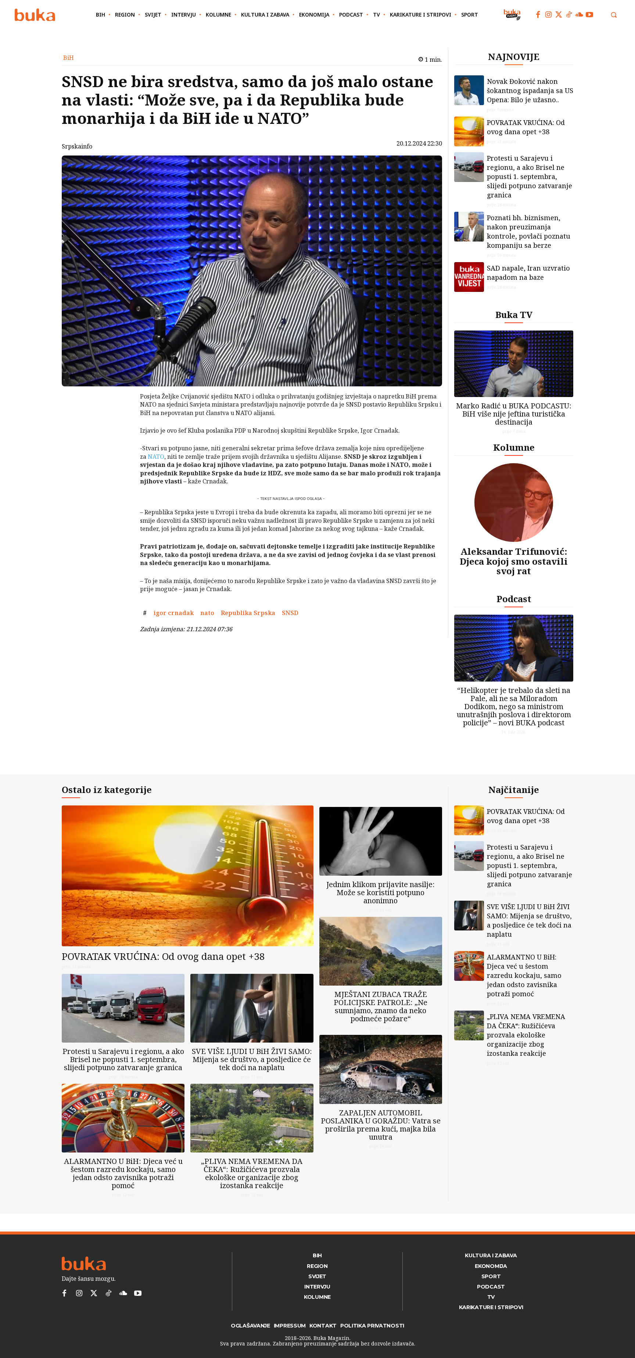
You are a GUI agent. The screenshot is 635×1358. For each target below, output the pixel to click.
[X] (121, 417)
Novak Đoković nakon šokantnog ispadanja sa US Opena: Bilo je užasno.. (530, 90)
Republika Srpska (248, 613)
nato (207, 613)
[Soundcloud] (579, 14)
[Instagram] (548, 14)
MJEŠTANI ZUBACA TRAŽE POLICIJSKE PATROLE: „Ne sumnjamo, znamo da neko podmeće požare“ (380, 1006)
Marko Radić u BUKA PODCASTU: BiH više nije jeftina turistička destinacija (513, 414)
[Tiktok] (569, 14)
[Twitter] (558, 14)
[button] (613, 14)
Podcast (513, 599)
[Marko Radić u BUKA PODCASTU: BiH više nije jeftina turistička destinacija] (513, 363)
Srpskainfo (77, 146)
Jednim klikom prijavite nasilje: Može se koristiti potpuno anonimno (380, 892)
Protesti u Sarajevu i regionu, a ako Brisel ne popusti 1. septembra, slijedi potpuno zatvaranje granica (529, 176)
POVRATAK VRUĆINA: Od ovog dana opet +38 (526, 127)
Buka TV (513, 314)
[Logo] (35, 14)
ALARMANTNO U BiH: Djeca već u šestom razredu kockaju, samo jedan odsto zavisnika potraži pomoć (123, 1173)
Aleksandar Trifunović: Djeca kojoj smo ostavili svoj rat (514, 561)
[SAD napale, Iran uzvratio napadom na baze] (469, 277)
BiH (68, 58)
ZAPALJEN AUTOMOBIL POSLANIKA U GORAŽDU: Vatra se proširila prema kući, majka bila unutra (381, 1125)
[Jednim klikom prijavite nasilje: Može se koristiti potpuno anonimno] (380, 841)
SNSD (290, 613)
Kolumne (514, 447)
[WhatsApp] (121, 451)
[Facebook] (538, 14)
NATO (156, 457)
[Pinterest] (121, 434)
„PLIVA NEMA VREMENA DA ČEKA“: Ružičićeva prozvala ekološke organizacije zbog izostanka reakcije (251, 1173)
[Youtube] (589, 14)
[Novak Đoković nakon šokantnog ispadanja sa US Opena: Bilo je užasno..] (469, 90)
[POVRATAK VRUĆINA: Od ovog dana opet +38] (469, 131)
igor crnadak (174, 613)
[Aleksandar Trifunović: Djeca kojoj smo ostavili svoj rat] (513, 502)
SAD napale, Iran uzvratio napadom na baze (528, 273)
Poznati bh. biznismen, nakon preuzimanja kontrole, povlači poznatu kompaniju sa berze (528, 231)
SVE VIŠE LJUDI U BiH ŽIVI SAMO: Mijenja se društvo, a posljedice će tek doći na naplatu (252, 1059)
